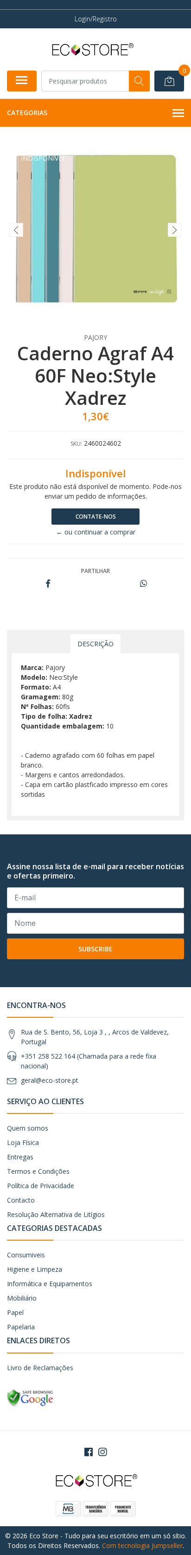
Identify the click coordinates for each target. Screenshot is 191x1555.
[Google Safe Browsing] (30, 1396)
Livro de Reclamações (40, 1367)
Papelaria (21, 1326)
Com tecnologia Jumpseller (142, 1545)
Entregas (20, 1156)
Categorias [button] (27, 112)
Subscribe (95, 948)
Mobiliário (22, 1298)
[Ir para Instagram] (102, 1451)
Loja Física (23, 1142)
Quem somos (27, 1128)
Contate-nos (96, 517)
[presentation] (16, 230)
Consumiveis (26, 1254)
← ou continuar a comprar (95, 531)
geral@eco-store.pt (49, 1080)
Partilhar (95, 571)
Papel (15, 1312)
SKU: (76, 444)
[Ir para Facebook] (88, 1451)
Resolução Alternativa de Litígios (56, 1214)
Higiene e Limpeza (34, 1269)
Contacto (21, 1200)
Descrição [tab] (95, 643)
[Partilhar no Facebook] (48, 583)
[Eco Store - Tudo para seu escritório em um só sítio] (91, 49)
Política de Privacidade (40, 1185)
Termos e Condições (38, 1171)
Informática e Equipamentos (49, 1283)
